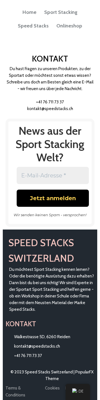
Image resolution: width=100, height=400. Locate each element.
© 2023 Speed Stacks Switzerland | (43, 372)
